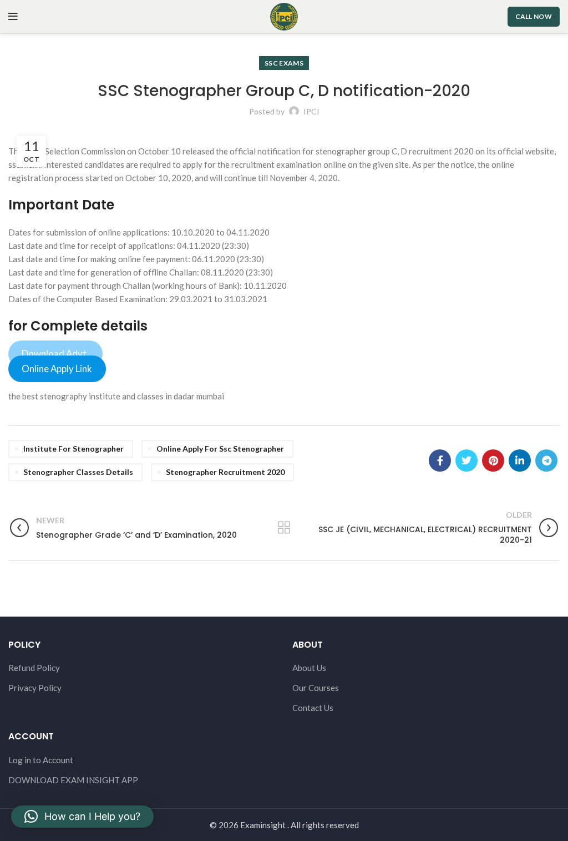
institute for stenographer (73, 448)
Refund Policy (34, 668)
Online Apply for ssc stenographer (220, 448)
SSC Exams (284, 63)
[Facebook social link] (440, 460)
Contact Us (312, 708)
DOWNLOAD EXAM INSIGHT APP (73, 780)
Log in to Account (40, 760)
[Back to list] (284, 527)
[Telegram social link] (546, 460)
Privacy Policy (35, 688)
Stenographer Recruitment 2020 (225, 472)
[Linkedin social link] (520, 460)
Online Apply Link (57, 368)
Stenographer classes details (78, 472)
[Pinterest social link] (493, 460)
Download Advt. (55, 353)
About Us (309, 668)
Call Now (533, 16)
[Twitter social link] (466, 460)
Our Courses (315, 688)
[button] (82, 816)
